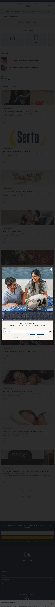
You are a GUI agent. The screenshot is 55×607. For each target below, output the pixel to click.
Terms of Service (40, 334)
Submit (50, 331)
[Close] (51, 269)
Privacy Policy (32, 334)
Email (4, 328)
